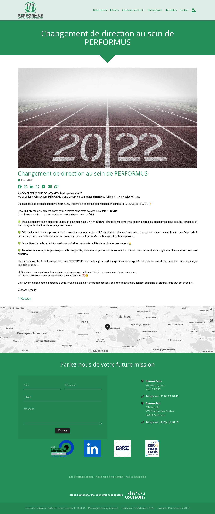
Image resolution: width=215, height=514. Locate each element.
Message (29, 408)
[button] (107, 326)
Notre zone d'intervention (109, 476)
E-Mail (27, 397)
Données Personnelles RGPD (174, 508)
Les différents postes (81, 476)
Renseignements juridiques (103, 508)
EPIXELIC (79, 508)
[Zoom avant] (211, 309)
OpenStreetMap (207, 351)
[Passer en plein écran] (211, 320)
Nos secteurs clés (136, 476)
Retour (25, 298)
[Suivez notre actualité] (92, 448)
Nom (26, 385)
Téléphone (70, 385)
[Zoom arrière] (211, 314)
